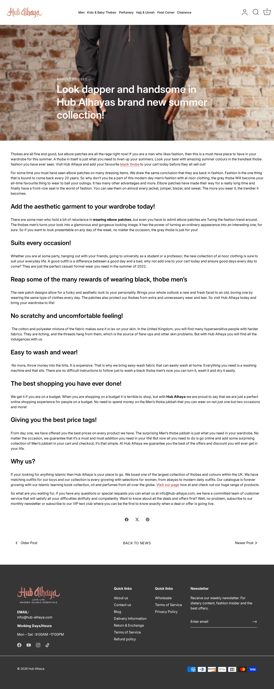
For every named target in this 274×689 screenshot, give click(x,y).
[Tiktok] (47, 644)
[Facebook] (19, 644)
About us (121, 598)
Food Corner (165, 12)
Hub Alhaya (36, 668)
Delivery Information (130, 618)
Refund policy (125, 639)
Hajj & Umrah (145, 12)
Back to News (137, 543)
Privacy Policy (166, 611)
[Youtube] (29, 644)
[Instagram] (38, 644)
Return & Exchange (129, 625)
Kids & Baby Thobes (101, 12)
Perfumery (126, 12)
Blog (117, 611)
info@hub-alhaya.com (34, 617)
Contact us (122, 605)
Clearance (184, 12)
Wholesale (163, 598)
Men (81, 12)
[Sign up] (255, 622)
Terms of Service (127, 632)
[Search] (256, 12)
